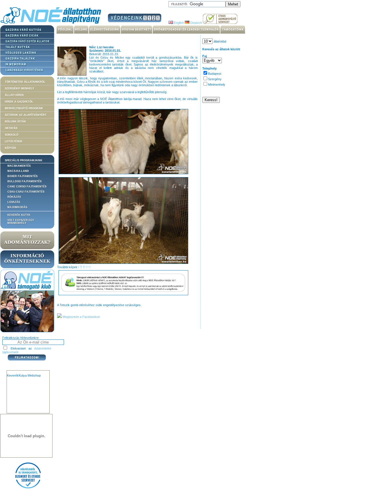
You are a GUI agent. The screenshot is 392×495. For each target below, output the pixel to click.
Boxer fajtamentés (22, 176)
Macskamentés (19, 165)
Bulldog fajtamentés (24, 181)
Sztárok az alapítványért (25, 115)
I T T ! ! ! (84, 267)
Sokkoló (11, 134)
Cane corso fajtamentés (26, 186)
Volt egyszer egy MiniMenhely (20, 222)
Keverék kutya (18, 215)
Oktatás (11, 128)
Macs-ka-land (18, 171)
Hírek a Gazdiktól (19, 101)
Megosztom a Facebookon (81, 317)
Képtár (10, 148)
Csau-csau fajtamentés (25, 191)
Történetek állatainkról (25, 81)
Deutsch (195, 22)
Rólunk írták (15, 121)
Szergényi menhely (19, 88)
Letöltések (13, 141)
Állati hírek (14, 95)
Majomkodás (17, 207)
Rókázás (14, 196)
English (178, 22)
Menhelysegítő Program (24, 108)
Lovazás (13, 202)
